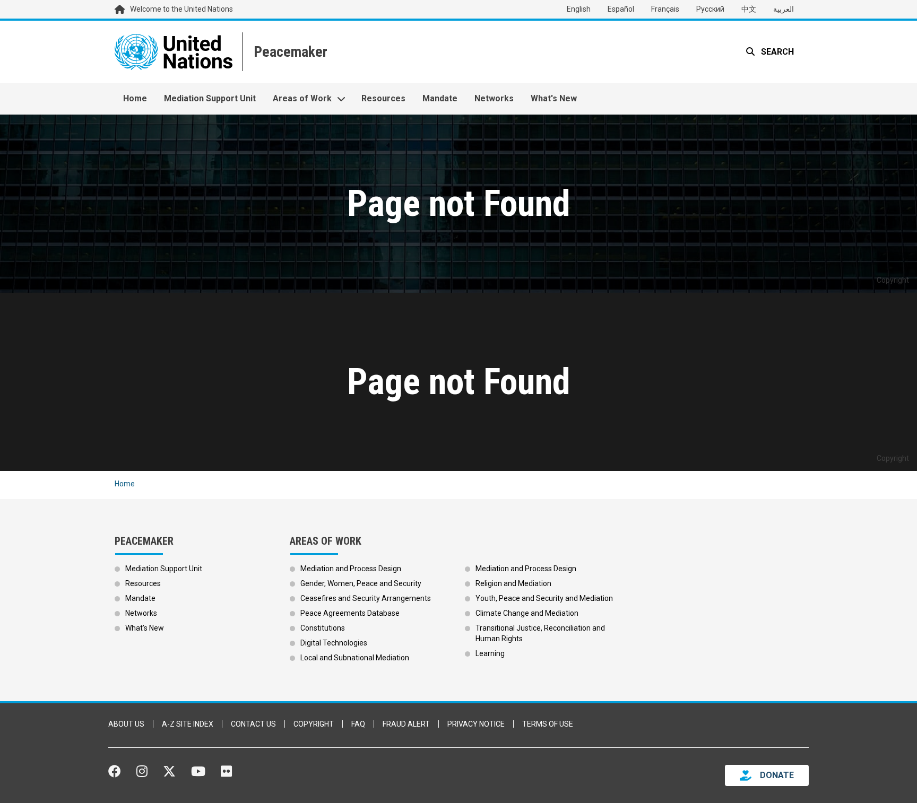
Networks (494, 98)
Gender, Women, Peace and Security (360, 583)
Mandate (439, 98)
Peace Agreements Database (350, 613)
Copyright (313, 724)
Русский (710, 9)
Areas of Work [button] (302, 98)
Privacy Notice (476, 724)
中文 (748, 9)
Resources (383, 98)
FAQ (358, 724)
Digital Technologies (333, 643)
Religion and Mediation (513, 583)
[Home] (289, 51)
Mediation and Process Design (350, 568)
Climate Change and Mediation (526, 613)
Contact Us (253, 724)
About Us (126, 724)
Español (621, 9)
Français (665, 9)
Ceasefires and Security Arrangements (365, 598)
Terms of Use (547, 724)
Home (135, 98)
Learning (490, 653)
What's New (554, 98)
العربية (783, 9)
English (579, 9)
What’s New (144, 628)
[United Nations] (173, 51)
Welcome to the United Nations (181, 9)
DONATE (777, 775)
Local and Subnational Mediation (354, 657)
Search (776, 52)
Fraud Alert (406, 724)
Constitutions (322, 628)
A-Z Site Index (187, 724)
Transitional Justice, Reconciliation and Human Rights (540, 633)
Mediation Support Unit (210, 98)
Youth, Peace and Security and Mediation (544, 598)
